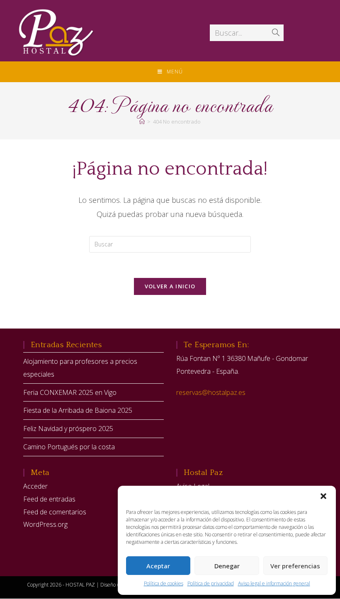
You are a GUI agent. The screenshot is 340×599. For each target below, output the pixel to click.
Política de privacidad (210, 583)
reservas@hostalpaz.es (210, 392)
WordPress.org (45, 524)
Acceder (35, 486)
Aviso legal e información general (274, 583)
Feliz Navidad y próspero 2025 (68, 428)
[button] (323, 496)
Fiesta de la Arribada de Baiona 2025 (77, 410)
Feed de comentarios (54, 511)
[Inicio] (142, 121)
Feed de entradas (49, 499)
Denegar (227, 566)
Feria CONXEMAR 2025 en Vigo (70, 392)
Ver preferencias (295, 566)
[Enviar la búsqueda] (276, 32)
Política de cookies (163, 583)
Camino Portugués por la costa (69, 446)
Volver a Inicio (170, 286)
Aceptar (158, 566)
